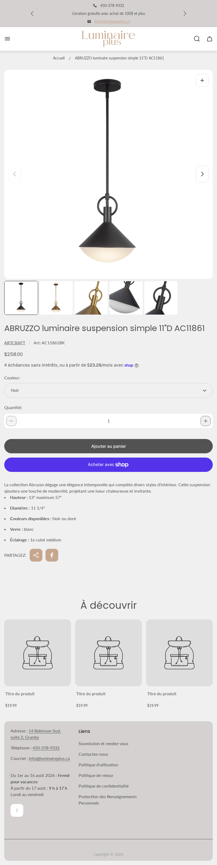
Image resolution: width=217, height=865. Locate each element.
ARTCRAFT (14, 342)
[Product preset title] (37, 652)
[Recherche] (197, 39)
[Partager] (36, 555)
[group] (21, 298)
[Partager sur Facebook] (52, 555)
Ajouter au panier (108, 446)
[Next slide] (202, 174)
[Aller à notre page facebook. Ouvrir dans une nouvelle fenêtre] (17, 810)
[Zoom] (202, 80)
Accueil (59, 58)
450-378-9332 (46, 747)
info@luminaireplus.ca (112, 21)
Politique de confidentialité (104, 785)
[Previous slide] (14, 174)
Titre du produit (20, 693)
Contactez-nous (93, 754)
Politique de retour (96, 775)
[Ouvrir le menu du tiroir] (7, 39)
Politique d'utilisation (98, 764)
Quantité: (13, 407)
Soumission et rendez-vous (103, 743)
